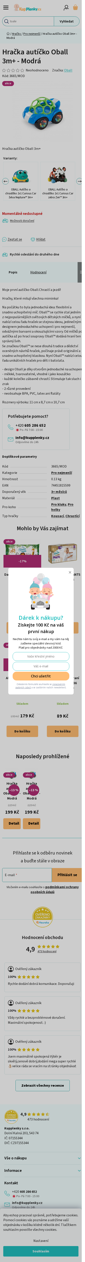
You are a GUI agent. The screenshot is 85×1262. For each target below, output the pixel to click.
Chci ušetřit (41, 676)
